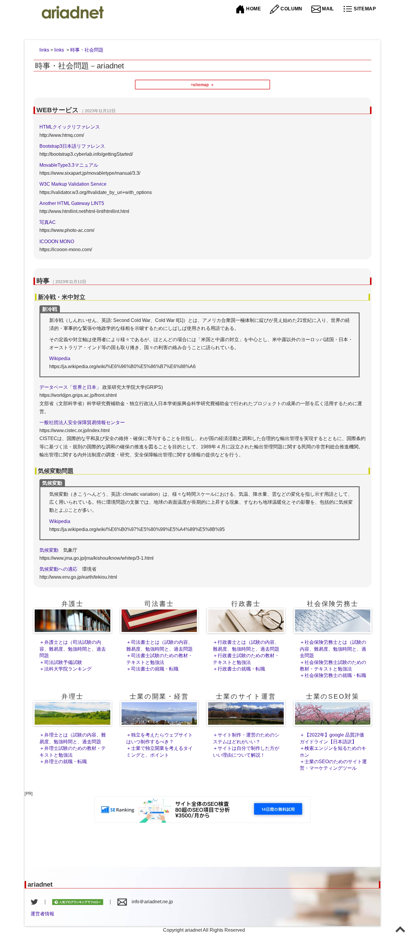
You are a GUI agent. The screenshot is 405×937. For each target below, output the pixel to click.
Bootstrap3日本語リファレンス (72, 146)
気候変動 (48, 550)
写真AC (47, 222)
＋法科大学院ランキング (65, 668)
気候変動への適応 (58, 569)
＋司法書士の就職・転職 (152, 668)
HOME (253, 8)
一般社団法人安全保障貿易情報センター (82, 422)
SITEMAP (364, 8)
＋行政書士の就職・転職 (239, 668)
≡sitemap (200, 84)
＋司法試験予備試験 (60, 662)
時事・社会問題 (86, 49)
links (44, 49)
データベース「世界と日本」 (70, 387)
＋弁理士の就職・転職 (63, 761)
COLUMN (290, 8)
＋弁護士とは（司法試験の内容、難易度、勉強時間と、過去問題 (72, 649)
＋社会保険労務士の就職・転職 (333, 675)
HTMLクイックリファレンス (69, 126)
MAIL (327, 8)
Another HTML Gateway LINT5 (71, 203)
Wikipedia (59, 358)
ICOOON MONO (56, 241)
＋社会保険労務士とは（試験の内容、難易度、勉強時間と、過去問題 (333, 649)
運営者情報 (42, 913)
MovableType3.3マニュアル (68, 165)
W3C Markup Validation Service (72, 184)
